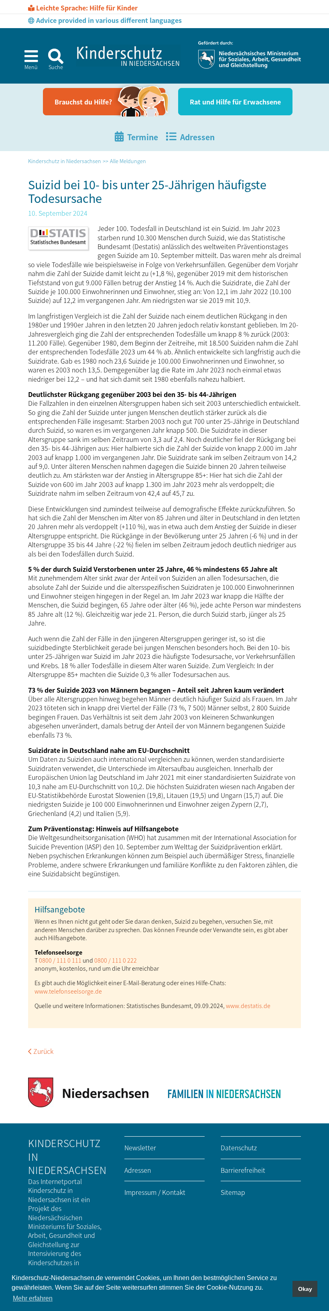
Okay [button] (305, 1289)
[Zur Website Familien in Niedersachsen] (223, 1092)
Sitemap (233, 1192)
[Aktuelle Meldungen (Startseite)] (128, 56)
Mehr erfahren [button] (33, 1298)
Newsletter (140, 1147)
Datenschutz (239, 1147)
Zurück (43, 1051)
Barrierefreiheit (243, 1170)
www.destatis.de (248, 1005)
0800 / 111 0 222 (115, 960)
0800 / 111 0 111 (60, 960)
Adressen (137, 1170)
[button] (27, 62)
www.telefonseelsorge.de (68, 991)
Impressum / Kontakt (154, 1192)
